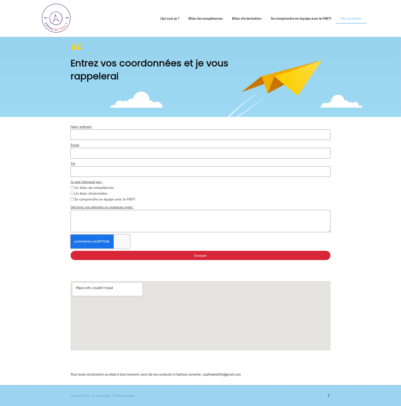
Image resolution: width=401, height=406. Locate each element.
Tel (73, 163)
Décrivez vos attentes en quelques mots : (102, 207)
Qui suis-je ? (169, 18)
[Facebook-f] (328, 395)
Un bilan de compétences (94, 187)
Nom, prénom (81, 126)
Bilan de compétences (205, 18)
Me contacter (351, 18)
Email (75, 145)
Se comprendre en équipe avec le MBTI (301, 18)
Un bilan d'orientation (91, 193)
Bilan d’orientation (247, 18)
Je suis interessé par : (87, 182)
